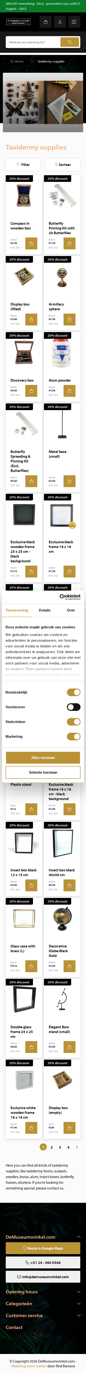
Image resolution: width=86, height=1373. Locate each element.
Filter (25, 164)
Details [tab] (45, 610)
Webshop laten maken (29, 1365)
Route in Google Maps (45, 1248)
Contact (14, 1327)
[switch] (74, 707)
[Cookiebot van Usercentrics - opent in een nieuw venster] (61, 597)
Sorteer (65, 164)
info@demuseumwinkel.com (45, 1276)
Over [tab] (71, 610)
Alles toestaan (43, 758)
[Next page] (76, 1146)
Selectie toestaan (43, 772)
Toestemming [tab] (16, 610)
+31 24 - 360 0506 (46, 1262)
